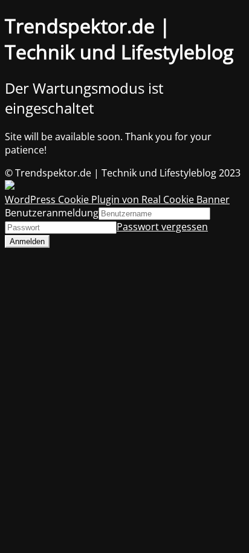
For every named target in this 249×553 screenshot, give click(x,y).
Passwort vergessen (162, 226)
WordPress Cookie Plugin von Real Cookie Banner (117, 199)
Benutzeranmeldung (52, 212)
